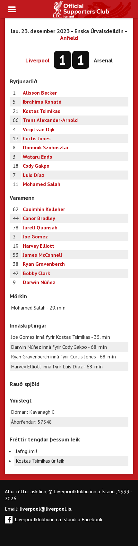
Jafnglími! (26, 451)
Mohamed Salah (41, 184)
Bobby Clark (36, 273)
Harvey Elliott (38, 246)
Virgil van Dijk (39, 129)
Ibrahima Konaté (42, 101)
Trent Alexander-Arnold (50, 120)
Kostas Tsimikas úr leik (40, 461)
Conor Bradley (39, 218)
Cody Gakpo (36, 165)
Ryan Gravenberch (44, 264)
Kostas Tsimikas (41, 111)
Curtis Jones (37, 138)
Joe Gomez (35, 236)
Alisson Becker (40, 92)
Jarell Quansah (40, 227)
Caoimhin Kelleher (44, 209)
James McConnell (42, 255)
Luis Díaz (33, 175)
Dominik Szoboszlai (45, 147)
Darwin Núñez (39, 282)
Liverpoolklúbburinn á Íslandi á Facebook (58, 519)
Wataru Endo (37, 156)
